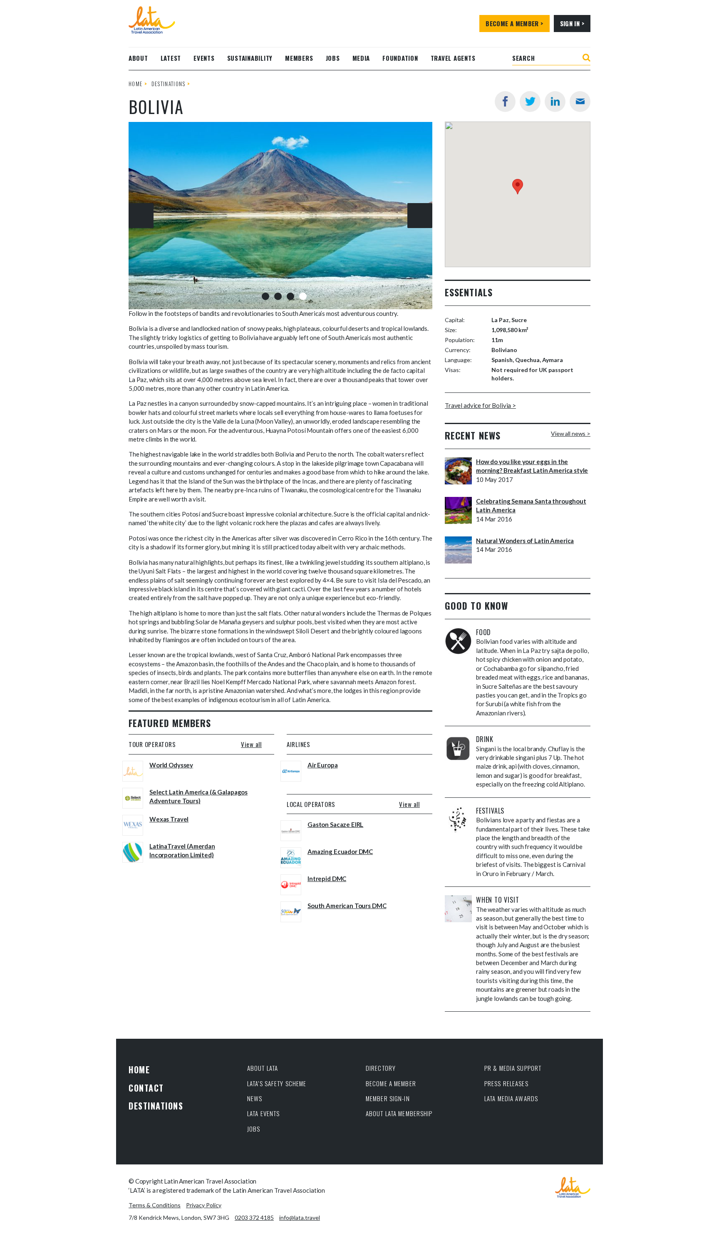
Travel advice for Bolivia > (480, 405)
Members (299, 57)
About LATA (262, 1067)
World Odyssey (171, 765)
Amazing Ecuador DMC (340, 851)
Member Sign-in (388, 1098)
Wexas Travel (168, 819)
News (255, 1098)
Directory (381, 1067)
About (138, 57)
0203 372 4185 (254, 1217)
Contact (146, 1088)
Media (361, 57)
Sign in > (572, 23)
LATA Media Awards (511, 1098)
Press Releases (506, 1083)
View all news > (570, 433)
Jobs (333, 57)
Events (204, 57)
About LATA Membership (399, 1113)
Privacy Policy (203, 1205)
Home (135, 83)
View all (251, 744)
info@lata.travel (299, 1217)
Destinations (168, 83)
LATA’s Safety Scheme (277, 1083)
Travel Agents (453, 57)
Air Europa (322, 765)
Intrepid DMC (326, 878)
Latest (171, 57)
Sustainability (250, 57)
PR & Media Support (512, 1067)
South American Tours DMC (346, 905)
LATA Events (263, 1113)
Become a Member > (514, 23)
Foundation (400, 57)
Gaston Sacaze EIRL (335, 824)
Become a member (391, 1083)
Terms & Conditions (155, 1205)
